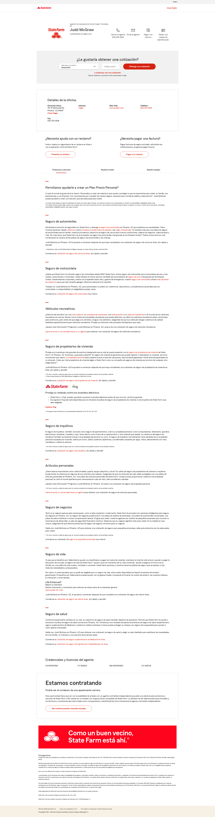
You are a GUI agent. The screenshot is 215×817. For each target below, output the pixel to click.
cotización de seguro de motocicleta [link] (72, 294)
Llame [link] (48, 332)
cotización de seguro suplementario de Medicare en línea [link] (81, 640)
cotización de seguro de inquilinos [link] (71, 451)
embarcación (117, 315)
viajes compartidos (124, 230)
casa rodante (77, 315)
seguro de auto (134, 277)
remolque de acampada (97, 315)
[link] (133, 36)
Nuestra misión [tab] (107, 170)
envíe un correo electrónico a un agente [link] (69, 332)
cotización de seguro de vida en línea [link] (72, 599)
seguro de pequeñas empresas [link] (82, 539)
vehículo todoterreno (136, 315)
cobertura (71, 230)
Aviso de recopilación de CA (68, 809)
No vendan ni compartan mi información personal (96, 809)
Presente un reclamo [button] (60, 154)
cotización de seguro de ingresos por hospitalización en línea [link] (82, 644)
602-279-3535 (146, 108)
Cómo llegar (53, 113)
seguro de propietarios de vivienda (143, 352)
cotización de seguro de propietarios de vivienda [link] (77, 381)
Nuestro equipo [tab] (153, 170)
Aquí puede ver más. (54, 590)
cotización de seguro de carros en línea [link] (73, 254)
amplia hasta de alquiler (101, 230)
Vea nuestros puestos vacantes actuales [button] (69, 709)
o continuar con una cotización (107, 73)
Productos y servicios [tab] (61, 170)
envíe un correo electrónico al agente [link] (68, 492)
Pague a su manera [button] (134, 154)
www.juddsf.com (116, 108)
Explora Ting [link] (50, 407)
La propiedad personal (75, 358)
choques (85, 230)
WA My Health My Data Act (47, 809)
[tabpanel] (107, 110)
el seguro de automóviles (109, 227)
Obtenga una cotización (139, 67)
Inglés (81, 108)
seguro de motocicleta (141, 279)
